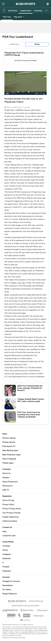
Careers (5, 477)
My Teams (6, 589)
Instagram (6, 554)
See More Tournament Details (25, 60)
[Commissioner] (13, 614)
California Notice (9, 521)
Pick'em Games (9, 438)
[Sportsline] (27, 610)
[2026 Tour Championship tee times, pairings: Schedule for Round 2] (10, 390)
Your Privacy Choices (11, 513)
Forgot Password (9, 594)
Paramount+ (7, 486)
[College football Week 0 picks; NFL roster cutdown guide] (10, 403)
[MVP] (26, 614)
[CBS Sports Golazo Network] (25, 605)
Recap (37, 44)
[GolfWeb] (25, 620)
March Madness (9, 459)
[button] (3, 4)
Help (4, 531)
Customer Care (9, 535)
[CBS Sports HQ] (36, 601)
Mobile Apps (7, 463)
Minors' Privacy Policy (11, 508)
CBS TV (5, 490)
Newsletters (7, 585)
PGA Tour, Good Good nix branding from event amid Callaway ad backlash (28, 414)
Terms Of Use (8, 500)
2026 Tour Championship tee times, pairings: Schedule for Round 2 (30, 388)
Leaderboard (14, 44)
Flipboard (6, 571)
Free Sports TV (8, 446)
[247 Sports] (10, 610)
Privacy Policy (8, 504)
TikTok (5, 550)
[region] (25, 83)
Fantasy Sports (8, 442)
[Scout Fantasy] (38, 615)
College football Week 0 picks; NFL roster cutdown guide (30, 400)
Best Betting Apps (10, 450)
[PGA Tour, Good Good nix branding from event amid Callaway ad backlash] (10, 417)
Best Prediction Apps (11, 455)
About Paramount (10, 481)
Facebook (6, 558)
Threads (5, 567)
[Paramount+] (42, 610)
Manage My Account (11, 581)
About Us (6, 473)
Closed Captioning (10, 517)
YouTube (6, 546)
